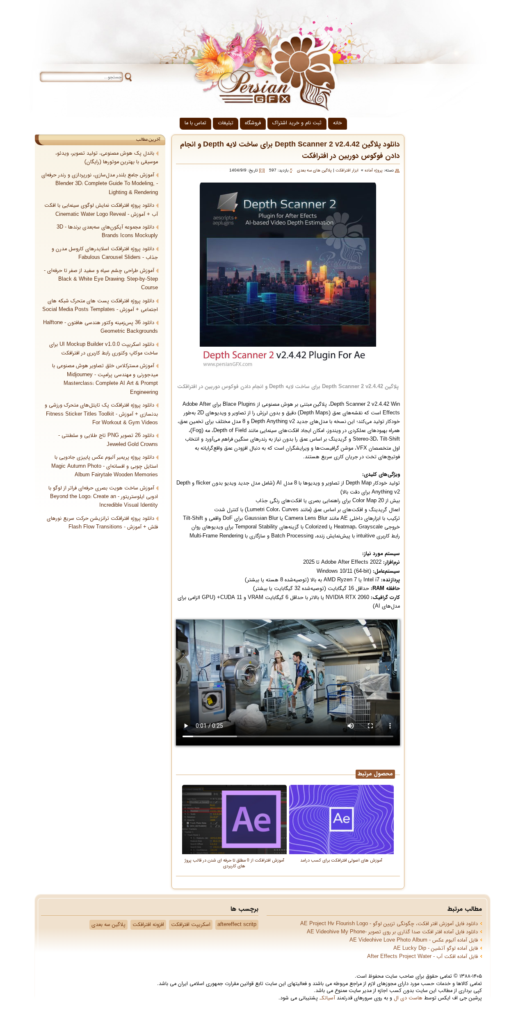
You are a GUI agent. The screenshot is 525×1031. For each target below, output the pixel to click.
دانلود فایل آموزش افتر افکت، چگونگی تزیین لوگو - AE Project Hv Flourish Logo (389, 924)
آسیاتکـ (327, 998)
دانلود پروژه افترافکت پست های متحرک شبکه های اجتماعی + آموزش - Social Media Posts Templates (100, 305)
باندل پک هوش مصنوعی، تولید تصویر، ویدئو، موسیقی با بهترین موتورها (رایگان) (106, 157)
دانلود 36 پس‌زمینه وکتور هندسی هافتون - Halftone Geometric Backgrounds (100, 327)
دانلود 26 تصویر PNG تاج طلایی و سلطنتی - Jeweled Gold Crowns (108, 440)
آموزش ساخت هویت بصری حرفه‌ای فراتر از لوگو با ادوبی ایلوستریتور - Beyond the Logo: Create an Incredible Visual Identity (103, 497)
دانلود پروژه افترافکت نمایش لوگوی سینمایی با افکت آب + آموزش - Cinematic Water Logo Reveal (101, 209)
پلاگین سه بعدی (108, 925)
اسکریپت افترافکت (190, 925)
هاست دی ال (408, 998)
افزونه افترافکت (148, 925)
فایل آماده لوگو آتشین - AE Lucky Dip (435, 948)
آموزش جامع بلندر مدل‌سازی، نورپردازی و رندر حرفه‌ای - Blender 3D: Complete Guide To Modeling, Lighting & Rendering (99, 184)
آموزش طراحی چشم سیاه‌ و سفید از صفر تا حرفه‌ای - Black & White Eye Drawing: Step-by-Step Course (101, 280)
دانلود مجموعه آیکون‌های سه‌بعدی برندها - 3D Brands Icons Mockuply (107, 231)
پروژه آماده (374, 170)
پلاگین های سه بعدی (314, 170)
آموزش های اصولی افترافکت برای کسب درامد (341, 860)
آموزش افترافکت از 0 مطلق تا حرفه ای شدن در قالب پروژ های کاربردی (234, 863)
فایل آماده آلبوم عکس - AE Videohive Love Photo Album (413, 940)
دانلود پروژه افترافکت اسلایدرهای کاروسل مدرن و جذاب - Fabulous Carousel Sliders (105, 253)
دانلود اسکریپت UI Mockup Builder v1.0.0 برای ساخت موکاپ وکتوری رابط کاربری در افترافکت (103, 349)
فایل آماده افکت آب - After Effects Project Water (422, 957)
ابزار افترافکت (347, 170)
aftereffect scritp (236, 925)
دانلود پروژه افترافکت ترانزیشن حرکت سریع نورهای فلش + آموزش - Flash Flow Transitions (102, 522)
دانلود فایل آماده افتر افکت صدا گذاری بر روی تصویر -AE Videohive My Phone (392, 932)
